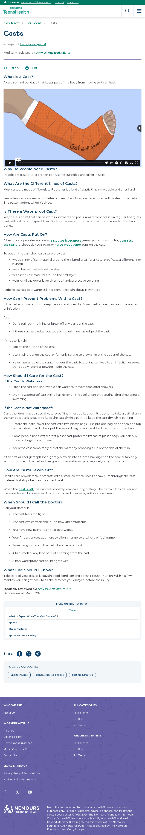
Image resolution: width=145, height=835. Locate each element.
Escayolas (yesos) (33, 44)
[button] (11, 68)
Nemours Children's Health (36, 2)
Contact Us (10, 755)
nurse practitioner (68, 244)
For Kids (78, 719)
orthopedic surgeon (66, 240)
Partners (9, 730)
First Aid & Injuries (82, 675)
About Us (9, 712)
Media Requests (14, 749)
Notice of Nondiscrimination (21, 779)
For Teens (34, 23)
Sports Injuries (19, 675)
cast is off (26, 489)
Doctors (59, 2)
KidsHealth (11, 23)
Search (127, 11)
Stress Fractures (18, 629)
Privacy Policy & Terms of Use (22, 773)
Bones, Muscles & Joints (50, 675)
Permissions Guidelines (18, 743)
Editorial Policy (13, 736)
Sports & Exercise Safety (23, 635)
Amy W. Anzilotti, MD (53, 52)
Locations (73, 2)
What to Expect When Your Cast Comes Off (33, 616)
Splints (13, 622)
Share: (8, 653)
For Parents (80, 712)
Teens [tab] (72, 610)
